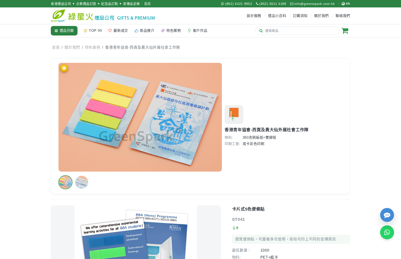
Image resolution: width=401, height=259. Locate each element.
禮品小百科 (277, 16)
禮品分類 (67, 30)
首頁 (147, 3)
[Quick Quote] (387, 215)
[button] (65, 182)
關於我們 (72, 47)
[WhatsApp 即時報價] (387, 232)
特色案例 (92, 47)
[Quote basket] (345, 30)
